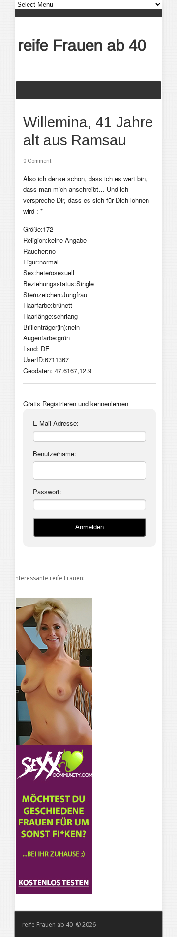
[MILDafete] (53, 746)
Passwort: (47, 491)
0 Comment (37, 161)
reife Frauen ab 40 (82, 45)
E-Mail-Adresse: (56, 423)
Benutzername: (54, 453)
